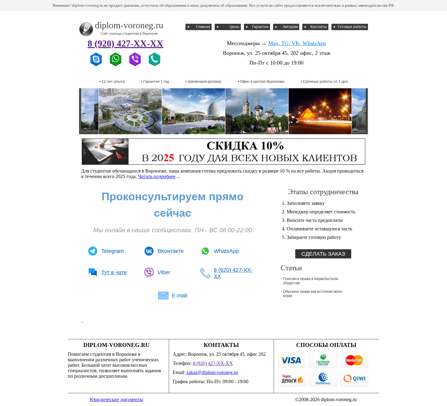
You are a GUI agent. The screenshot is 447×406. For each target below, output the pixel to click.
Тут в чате (114, 272)
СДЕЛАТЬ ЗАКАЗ (323, 254)
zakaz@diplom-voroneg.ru (212, 372)
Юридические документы (116, 399)
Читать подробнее (156, 176)
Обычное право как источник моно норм (312, 293)
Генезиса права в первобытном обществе (310, 281)
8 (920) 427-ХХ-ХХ (125, 43)
